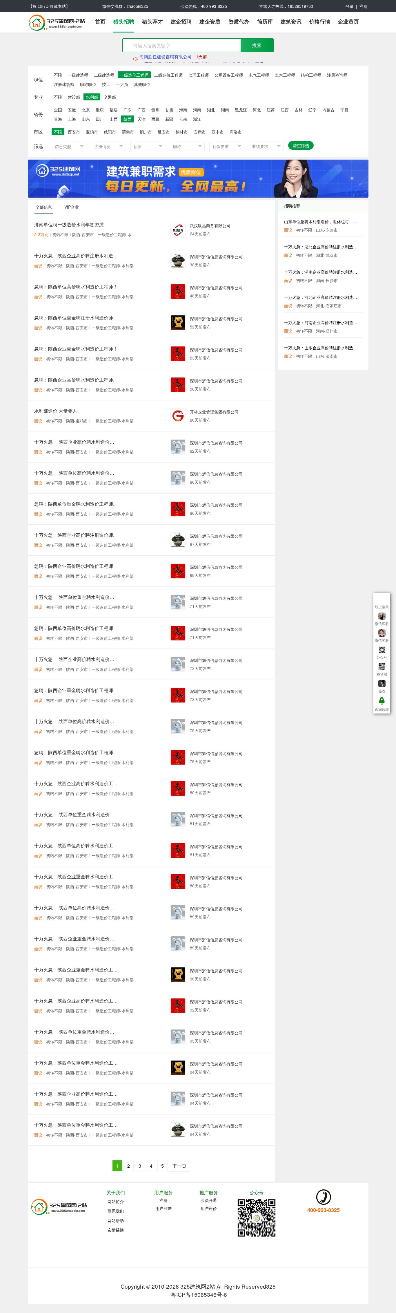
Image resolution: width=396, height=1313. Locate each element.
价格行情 (319, 22)
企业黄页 (348, 22)
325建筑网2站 (197, 1286)
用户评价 (209, 1208)
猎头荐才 (152, 22)
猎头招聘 (123, 22)
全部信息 (44, 207)
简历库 (265, 22)
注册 (363, 6)
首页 (100, 22)
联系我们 (116, 1211)
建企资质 (209, 22)
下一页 (179, 1165)
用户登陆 (163, 1208)
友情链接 (116, 1230)
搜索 (256, 45)
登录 (350, 6)
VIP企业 (71, 207)
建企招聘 (181, 22)
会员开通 (209, 1200)
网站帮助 (116, 1220)
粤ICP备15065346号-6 (199, 1294)
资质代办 (238, 22)
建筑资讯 (291, 22)
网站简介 (116, 1201)
